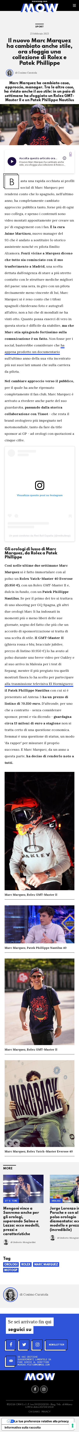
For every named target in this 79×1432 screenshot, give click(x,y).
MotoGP (10, 1270)
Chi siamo (34, 1412)
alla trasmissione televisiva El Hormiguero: (39, 684)
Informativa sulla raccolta (23, 1427)
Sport (39, 27)
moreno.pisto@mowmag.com (34, 1364)
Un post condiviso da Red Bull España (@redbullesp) (40, 535)
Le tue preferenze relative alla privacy (41, 1421)
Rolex (25, 1264)
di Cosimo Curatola (26, 72)
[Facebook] (11, 1344)
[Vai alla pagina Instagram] (44, 1389)
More (7, 1168)
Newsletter (56, 1344)
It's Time (11, 1200)
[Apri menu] (74, 5)
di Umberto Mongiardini (22, 1242)
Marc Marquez (46, 1264)
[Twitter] (24, 1344)
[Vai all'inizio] (39, 1376)
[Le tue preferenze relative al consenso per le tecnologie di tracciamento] (72, 1425)
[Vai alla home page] (39, 7)
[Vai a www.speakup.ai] (70, 154)
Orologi (56, 1200)
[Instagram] (37, 1344)
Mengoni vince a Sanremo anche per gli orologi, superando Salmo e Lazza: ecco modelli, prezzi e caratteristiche (21, 1221)
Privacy (46, 1412)
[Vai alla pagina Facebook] (35, 1389)
